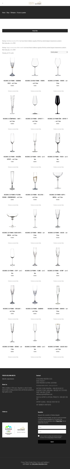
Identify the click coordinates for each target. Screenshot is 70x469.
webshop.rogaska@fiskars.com (44, 394)
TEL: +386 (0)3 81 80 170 (52, 385)
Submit (52, 442)
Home (3, 12)
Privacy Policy (59, 421)
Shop (8, 12)
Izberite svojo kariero (8, 379)
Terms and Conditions (42, 462)
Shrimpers (13, 12)
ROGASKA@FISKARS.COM (41, 385)
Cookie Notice (32, 462)
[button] (12, 91)
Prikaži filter (35, 31)
